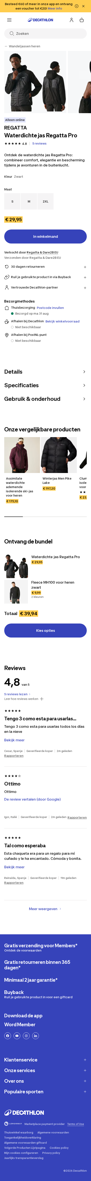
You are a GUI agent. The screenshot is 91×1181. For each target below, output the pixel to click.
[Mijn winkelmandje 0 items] (82, 20)
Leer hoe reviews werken (21, 699)
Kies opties (45, 630)
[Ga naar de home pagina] (40, 20)
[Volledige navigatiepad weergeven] (6, 46)
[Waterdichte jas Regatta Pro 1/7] (35, 82)
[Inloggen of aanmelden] (71, 20)
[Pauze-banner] (76, 6)
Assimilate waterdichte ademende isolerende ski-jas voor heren (20, 487)
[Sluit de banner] (83, 6)
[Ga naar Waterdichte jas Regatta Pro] (16, 566)
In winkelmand (45, 236)
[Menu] (9, 20)
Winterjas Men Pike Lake (57, 480)
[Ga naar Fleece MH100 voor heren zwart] (16, 592)
